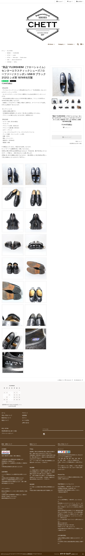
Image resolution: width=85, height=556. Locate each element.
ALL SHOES (10, 50)
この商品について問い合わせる (64, 380)
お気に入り (67, 127)
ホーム (3, 50)
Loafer (14, 55)
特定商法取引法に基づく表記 (9, 431)
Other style (15, 57)
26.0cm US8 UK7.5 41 (17, 59)
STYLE (8, 55)
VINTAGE (9, 62)
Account (60, 1)
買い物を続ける (78, 380)
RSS (3, 428)
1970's (15, 62)
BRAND (9, 53)
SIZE (8, 59)
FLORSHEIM (16, 53)
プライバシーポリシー (7, 433)
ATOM (6, 428)
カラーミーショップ (5, 553)
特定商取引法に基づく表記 (76, 143)
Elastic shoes (23, 57)
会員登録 (80, 1)
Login (69, 1)
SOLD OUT (67, 137)
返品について (79, 141)
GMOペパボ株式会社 (27, 553)
